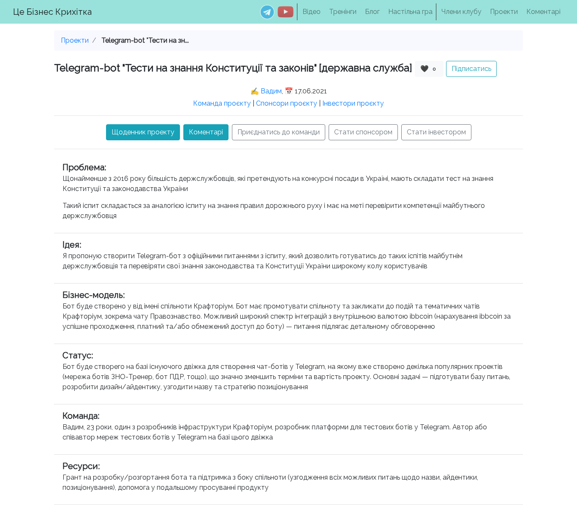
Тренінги (343, 12)
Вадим (271, 91)
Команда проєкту (222, 103)
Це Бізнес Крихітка (52, 12)
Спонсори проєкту (286, 103)
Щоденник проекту (143, 132)
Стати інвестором (436, 132)
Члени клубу (461, 12)
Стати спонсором (363, 132)
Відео (311, 12)
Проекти (504, 12)
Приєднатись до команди (278, 132)
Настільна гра (410, 12)
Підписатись (471, 69)
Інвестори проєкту (353, 103)
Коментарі (543, 12)
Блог (372, 12)
